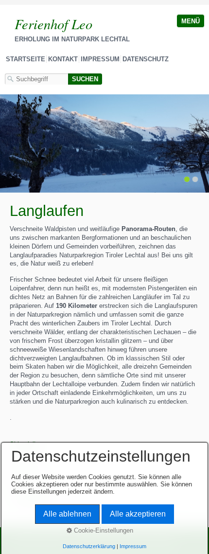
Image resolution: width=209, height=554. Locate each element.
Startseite (25, 59)
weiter (199, 145)
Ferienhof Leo (53, 24)
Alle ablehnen (67, 514)
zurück (9, 145)
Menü (190, 21)
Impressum (100, 59)
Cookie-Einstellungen (102, 530)
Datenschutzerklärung (89, 546)
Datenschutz (145, 59)
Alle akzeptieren (138, 514)
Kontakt (63, 59)
